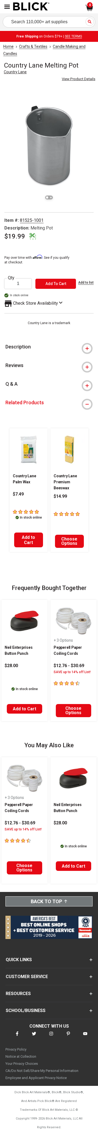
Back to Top (46, 901)
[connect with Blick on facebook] (17, 1037)
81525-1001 (32, 220)
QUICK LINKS (19, 959)
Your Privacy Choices (21, 1064)
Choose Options (69, 541)
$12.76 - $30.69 (69, 665)
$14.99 (60, 496)
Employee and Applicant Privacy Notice (36, 1078)
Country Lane (15, 72)
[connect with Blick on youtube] (85, 1037)
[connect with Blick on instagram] (51, 1037)
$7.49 (18, 494)
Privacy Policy (15, 1049)
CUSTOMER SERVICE (27, 976)
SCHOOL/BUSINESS (25, 1010)
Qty (11, 278)
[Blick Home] (31, 6)
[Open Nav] (7, 7)
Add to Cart (28, 540)
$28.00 (11, 665)
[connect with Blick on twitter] (34, 1037)
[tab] (49, 347)
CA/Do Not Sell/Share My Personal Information (41, 1071)
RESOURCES (18, 993)
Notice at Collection (20, 1056)
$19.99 (14, 236)
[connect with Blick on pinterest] (68, 1037)
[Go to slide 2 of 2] (51, 197)
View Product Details (78, 79)
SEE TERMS (73, 36)
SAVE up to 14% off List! (72, 672)
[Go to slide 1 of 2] (47, 197)
